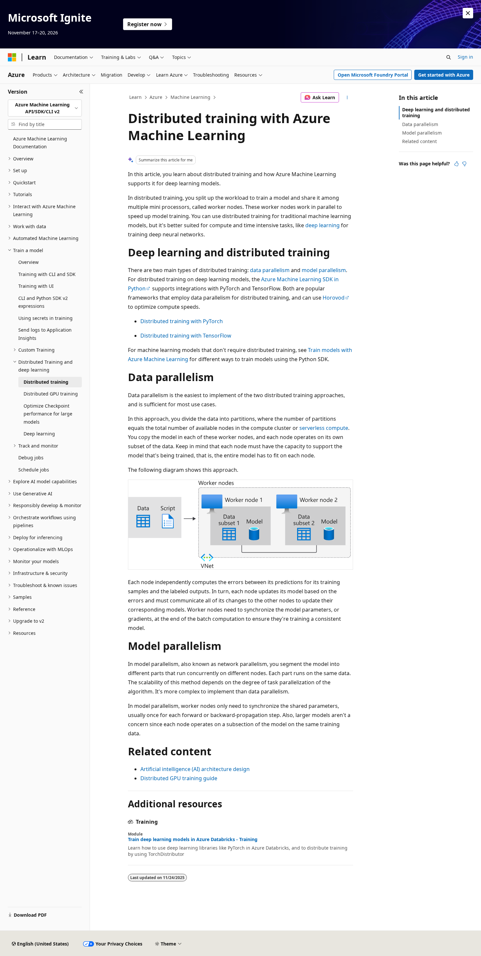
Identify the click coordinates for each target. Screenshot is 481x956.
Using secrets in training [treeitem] (45, 318)
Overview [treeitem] (28, 262)
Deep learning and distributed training (436, 112)
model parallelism (324, 270)
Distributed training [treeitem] (46, 382)
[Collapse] (81, 91)
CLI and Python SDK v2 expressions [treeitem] (43, 302)
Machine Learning (190, 97)
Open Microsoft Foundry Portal (373, 75)
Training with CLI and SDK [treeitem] (47, 274)
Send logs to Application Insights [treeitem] (45, 334)
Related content (419, 141)
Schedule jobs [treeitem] (33, 470)
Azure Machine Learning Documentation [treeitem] (40, 143)
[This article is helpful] (456, 164)
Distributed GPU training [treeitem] (51, 394)
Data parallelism (420, 124)
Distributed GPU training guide (178, 778)
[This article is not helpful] (464, 164)
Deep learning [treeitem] (39, 434)
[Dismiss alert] (468, 13)
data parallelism (270, 270)
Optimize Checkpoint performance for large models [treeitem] (48, 414)
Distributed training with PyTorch (181, 321)
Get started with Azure (444, 75)
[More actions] (347, 97)
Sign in (465, 57)
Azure (156, 97)
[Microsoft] (12, 57)
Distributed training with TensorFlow (185, 335)
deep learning (322, 225)
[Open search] (448, 57)
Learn (135, 97)
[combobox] (45, 108)
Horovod (334, 297)
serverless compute (323, 428)
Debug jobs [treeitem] (31, 457)
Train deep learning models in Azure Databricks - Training (193, 839)
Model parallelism (422, 133)
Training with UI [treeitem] (36, 286)
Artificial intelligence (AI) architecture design (195, 769)
